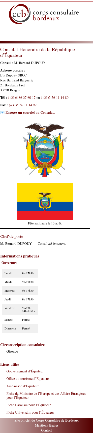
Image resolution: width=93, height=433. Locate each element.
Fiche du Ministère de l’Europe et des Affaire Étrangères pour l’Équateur (46, 395)
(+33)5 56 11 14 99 (22, 105)
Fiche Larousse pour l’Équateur (28, 404)
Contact (46, 430)
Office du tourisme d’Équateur (27, 378)
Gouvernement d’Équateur (25, 371)
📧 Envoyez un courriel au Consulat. (27, 112)
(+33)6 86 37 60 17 (21, 97)
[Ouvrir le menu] (12, 33)
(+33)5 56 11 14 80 (54, 97)
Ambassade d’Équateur (22, 386)
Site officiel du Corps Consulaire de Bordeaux (46, 420)
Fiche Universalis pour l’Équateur (30, 412)
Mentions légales (46, 425)
